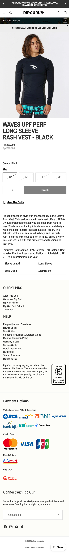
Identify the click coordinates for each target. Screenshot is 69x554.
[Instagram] (11, 527)
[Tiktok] (22, 527)
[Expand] (65, 20)
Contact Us (8, 352)
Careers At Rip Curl (12, 299)
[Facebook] (5, 527)
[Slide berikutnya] (65, 3)
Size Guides (9, 331)
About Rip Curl (10, 295)
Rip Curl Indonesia (37, 541)
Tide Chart (8, 309)
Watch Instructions (12, 348)
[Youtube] (16, 527)
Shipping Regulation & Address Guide (22, 334)
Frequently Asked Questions (17, 324)
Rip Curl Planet (10, 302)
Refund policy (10, 359)
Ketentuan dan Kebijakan (34, 547)
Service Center (10, 345)
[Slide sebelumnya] (3, 3)
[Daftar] (57, 514)
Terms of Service (11, 355)
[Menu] (3, 12)
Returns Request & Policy (15, 338)
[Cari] (10, 12)
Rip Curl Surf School (13, 306)
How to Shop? (10, 327)
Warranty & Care (11, 341)
